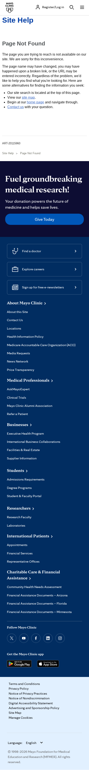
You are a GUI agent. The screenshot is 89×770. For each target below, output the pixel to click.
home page (35, 102)
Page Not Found (30, 153)
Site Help (17, 20)
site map (28, 97)
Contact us (15, 107)
